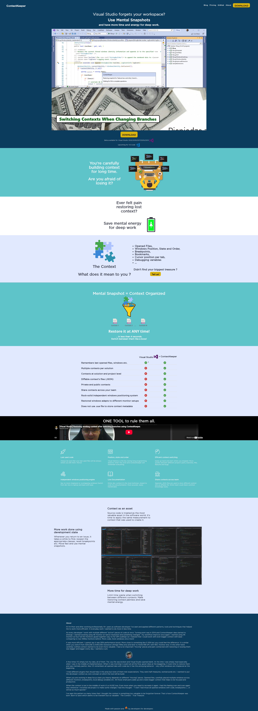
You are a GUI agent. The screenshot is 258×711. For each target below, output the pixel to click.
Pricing (213, 5)
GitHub (221, 5)
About (228, 5)
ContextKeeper (16, 5)
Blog (206, 5)
